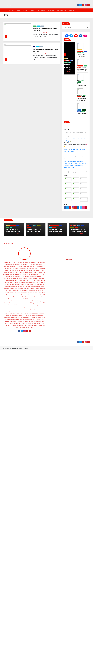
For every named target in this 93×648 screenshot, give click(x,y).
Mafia (79, 80)
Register (71, 10)
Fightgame (51, 10)
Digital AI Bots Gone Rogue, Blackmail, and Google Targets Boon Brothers (78, 232)
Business (66, 58)
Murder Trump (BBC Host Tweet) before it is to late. (82, 115)
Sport (69, 62)
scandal (79, 67)
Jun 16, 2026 (68, 69)
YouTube (11, 10)
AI (71, 225)
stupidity (41, 46)
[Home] (5, 10)
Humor (72, 60)
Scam (37, 46)
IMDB (32, 10)
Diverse (78, 225)
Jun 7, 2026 (74, 233)
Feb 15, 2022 (37, 32)
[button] (89, 10)
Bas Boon (66, 149)
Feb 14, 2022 (37, 53)
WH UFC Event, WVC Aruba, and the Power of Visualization (13, 231)
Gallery (25, 10)
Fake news (80, 95)
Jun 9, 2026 (52, 233)
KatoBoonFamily (61, 10)
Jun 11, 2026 (31, 233)
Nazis (31, 225)
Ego (34, 46)
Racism (34, 225)
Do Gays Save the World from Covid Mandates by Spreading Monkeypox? (75, 165)
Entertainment (67, 60)
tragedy (83, 96)
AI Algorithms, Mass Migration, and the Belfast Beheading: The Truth (35, 232)
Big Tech (50, 225)
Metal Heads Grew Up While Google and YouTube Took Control (57, 231)
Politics (66, 62)
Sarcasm (38, 225)
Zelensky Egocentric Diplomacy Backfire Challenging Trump (82, 71)
